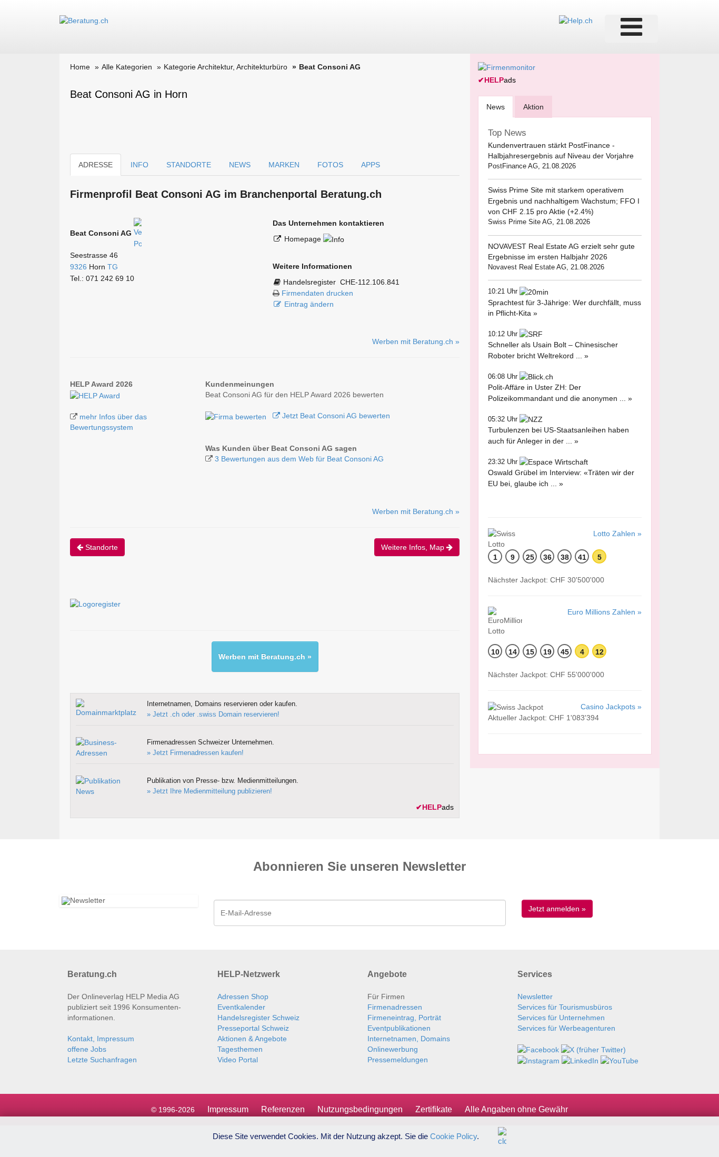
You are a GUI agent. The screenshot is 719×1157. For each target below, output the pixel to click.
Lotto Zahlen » (617, 533)
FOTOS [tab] (330, 164)
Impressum (227, 1109)
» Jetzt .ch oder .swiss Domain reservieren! (213, 714)
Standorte (100, 547)
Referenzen (283, 1109)
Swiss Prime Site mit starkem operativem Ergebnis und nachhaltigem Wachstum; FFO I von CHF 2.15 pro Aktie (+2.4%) (564, 201)
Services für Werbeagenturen (566, 1028)
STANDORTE (188, 164)
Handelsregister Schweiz (258, 1017)
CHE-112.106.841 (370, 282)
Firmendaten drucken (317, 293)
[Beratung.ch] (83, 20)
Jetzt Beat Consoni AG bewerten (335, 415)
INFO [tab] (139, 164)
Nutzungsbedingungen (360, 1109)
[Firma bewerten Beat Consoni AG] (236, 415)
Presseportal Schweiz (253, 1028)
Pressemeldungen (397, 1059)
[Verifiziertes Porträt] (138, 233)
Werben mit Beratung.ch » (416, 341)
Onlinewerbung (392, 1049)
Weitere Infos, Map (413, 547)
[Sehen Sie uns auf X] (593, 1049)
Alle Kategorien (127, 67)
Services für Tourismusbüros (564, 1007)
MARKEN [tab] (283, 164)
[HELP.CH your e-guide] (576, 20)
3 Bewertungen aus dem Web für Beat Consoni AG (299, 459)
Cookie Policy (453, 1135)
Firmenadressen (394, 1007)
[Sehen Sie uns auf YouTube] (619, 1060)
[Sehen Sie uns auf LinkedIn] (580, 1060)
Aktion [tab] (533, 107)
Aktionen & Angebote (252, 1038)
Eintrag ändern (309, 304)
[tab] (495, 106)
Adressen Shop (242, 996)
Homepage (303, 239)
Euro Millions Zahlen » (604, 612)
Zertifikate (433, 1109)
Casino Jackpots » (611, 706)
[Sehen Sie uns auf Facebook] (538, 1049)
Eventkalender (241, 1007)
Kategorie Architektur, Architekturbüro (225, 67)
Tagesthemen (240, 1049)
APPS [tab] (370, 164)
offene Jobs (86, 1049)
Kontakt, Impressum (100, 1038)
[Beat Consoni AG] (95, 394)
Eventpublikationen (399, 1028)
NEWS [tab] (240, 164)
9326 (78, 267)
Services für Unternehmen (561, 1017)
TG (112, 267)
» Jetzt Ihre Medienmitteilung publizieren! (209, 791)
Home (80, 67)
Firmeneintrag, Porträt (404, 1017)
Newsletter (535, 996)
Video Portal (237, 1059)
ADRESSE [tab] (95, 164)
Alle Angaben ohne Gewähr (516, 1109)
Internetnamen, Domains (408, 1038)
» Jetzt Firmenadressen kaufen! (195, 753)
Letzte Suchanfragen (102, 1059)
